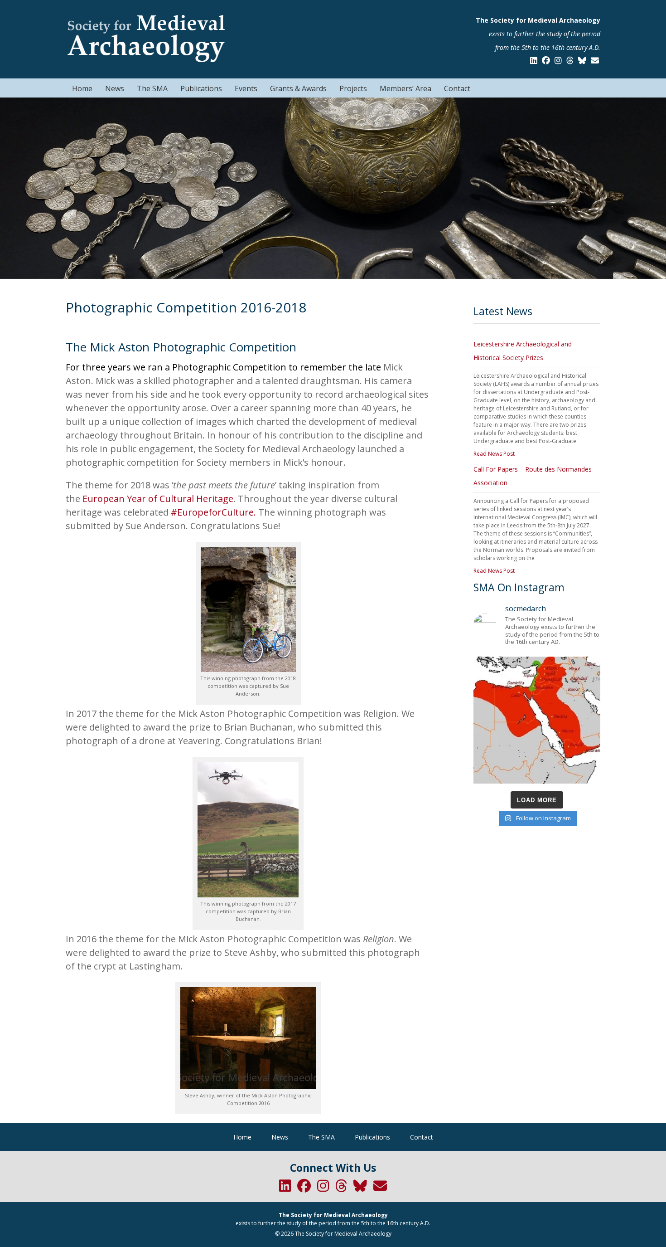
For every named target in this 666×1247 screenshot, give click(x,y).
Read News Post (494, 454)
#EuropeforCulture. (213, 512)
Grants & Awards (298, 88)
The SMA (152, 88)
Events (246, 88)
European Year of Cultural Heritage (157, 498)
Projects (353, 88)
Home (82, 88)
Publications (201, 88)
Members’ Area (405, 88)
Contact (457, 88)
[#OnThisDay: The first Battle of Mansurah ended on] (536, 720)
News (114, 88)
